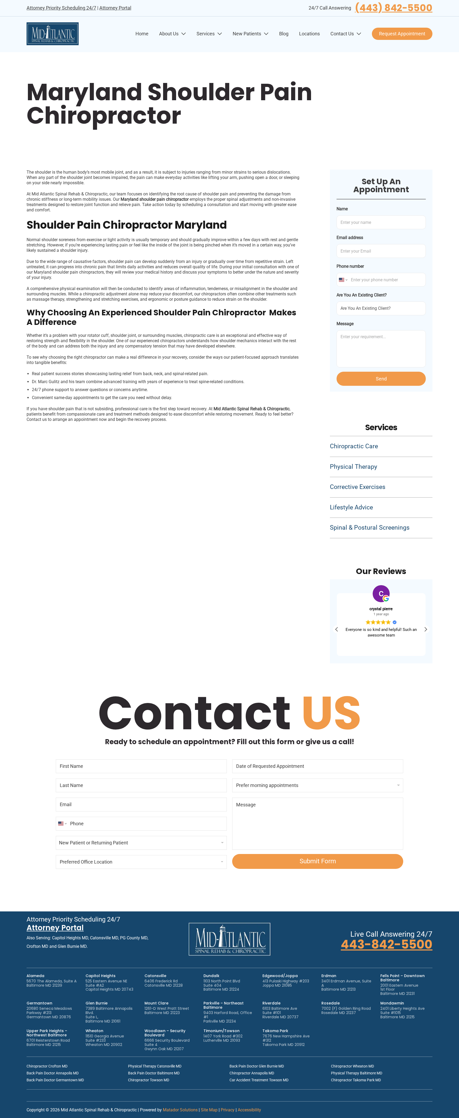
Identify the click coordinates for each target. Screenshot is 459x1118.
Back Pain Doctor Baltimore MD (154, 1073)
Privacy (228, 1109)
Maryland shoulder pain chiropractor (155, 199)
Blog (283, 33)
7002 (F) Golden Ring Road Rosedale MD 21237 (346, 1010)
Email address (350, 237)
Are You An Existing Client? (362, 295)
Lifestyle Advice (351, 507)
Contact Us (342, 33)
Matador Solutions (180, 1109)
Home (141, 33)
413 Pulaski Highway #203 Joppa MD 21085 (285, 983)
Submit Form (318, 861)
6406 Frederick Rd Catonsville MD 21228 (163, 983)
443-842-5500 (386, 944)
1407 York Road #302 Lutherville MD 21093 (223, 1038)
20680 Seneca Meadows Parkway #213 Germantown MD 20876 (49, 1013)
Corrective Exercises (357, 487)
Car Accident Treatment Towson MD (259, 1080)
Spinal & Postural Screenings (370, 527)
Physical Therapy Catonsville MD (154, 1066)
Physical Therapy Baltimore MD (356, 1073)
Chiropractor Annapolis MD (252, 1073)
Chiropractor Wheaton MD (352, 1066)
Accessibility (249, 1109)
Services (206, 33)
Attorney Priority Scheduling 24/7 (61, 8)
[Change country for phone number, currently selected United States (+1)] (343, 280)
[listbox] (141, 843)
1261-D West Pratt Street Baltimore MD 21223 (166, 1010)
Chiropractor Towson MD (148, 1080)
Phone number (350, 266)
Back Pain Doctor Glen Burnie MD (257, 1066)
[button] (426, 629)
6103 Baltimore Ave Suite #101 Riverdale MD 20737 (280, 1013)
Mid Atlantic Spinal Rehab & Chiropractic (252, 408)
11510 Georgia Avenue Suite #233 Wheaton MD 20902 (105, 1040)
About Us (168, 33)
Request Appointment (402, 33)
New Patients (247, 33)
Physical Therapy (353, 466)
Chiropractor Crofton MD (47, 1066)
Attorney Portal (115, 8)
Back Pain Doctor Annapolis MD (53, 1073)
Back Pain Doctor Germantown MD (55, 1080)
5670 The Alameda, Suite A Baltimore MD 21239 (51, 983)
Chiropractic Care (354, 446)
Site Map (209, 1109)
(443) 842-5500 (393, 8)
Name (342, 208)
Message (345, 323)
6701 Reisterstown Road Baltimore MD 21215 (48, 1042)
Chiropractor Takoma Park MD (356, 1080)
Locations (309, 33)
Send (381, 379)
